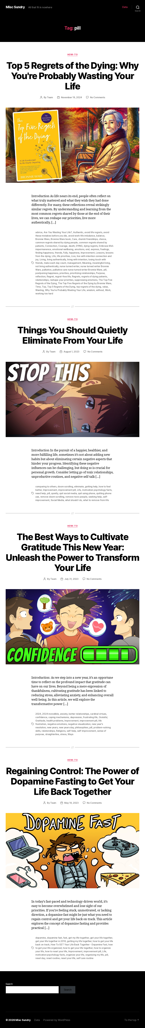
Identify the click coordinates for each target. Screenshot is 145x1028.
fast (65, 937)
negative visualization (79, 724)
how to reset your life (56, 951)
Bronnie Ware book (61, 239)
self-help (71, 730)
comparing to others (45, 486)
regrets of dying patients (94, 276)
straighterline (52, 734)
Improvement (88, 252)
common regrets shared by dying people (56, 242)
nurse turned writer (69, 266)
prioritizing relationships (82, 273)
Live (73, 256)
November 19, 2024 (71, 97)
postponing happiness (46, 273)
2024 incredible (50, 713)
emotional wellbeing (62, 249)
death (72, 245)
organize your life (75, 954)
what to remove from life (96, 500)
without (100, 290)
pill (105, 269)
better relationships (79, 713)
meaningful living (101, 262)
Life (54, 256)
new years (52, 727)
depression (76, 717)
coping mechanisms (58, 717)
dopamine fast (54, 937)
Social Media (57, 500)
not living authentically (46, 266)
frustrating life (90, 717)
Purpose (100, 273)
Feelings (104, 249)
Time (38, 286)
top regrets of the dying (88, 286)
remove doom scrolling (52, 496)
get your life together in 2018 (50, 941)
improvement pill (67, 489)
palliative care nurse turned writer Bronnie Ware (77, 269)
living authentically (56, 259)
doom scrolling (65, 486)
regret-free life (63, 276)
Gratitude (40, 720)
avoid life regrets (93, 232)
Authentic (78, 232)
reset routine (53, 958)
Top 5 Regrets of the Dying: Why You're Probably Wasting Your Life (72, 76)
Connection (51, 245)
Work (108, 290)
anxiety (64, 713)
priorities (64, 273)
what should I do (73, 500)
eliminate (79, 486)
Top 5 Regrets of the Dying (61, 286)
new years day (66, 727)
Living (43, 259)
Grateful (103, 717)
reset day (40, 958)
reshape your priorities (61, 279)
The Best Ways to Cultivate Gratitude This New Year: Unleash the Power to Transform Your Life (72, 552)
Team (50, 97)
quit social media (68, 493)
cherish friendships (88, 239)
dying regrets (91, 245)
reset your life (68, 958)
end (87, 249)
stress (63, 734)
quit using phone (86, 493)
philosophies (81, 727)
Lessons (100, 252)
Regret (50, 276)
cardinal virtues (98, 713)
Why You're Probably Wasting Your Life (65, 290)
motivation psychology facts (97, 489)
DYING (79, 245)
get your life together (101, 937)
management (74, 262)
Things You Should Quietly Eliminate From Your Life (72, 335)
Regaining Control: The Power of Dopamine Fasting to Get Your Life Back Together (72, 781)
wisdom (91, 290)
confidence (41, 717)
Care (74, 239)
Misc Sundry (15, 7)
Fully (65, 252)
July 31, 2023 (71, 578)
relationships (42, 279)
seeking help (95, 496)
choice (102, 239)
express (95, 249)
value (105, 286)
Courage (62, 245)
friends (58, 252)
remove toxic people (76, 496)
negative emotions (57, 724)
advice (38, 232)
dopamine (40, 937)
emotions (79, 249)
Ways (70, 734)
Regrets (76, 276)
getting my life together (79, 941)
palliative (46, 269)
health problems (54, 720)
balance (100, 235)
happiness (74, 252)
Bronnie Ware (42, 239)
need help (40, 493)
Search (9, 984)
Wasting (39, 290)
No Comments (97, 97)
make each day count (55, 262)
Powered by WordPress (56, 1020)
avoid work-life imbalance (81, 235)
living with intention (77, 259)
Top (44, 286)
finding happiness (44, 252)
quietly (54, 493)
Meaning (86, 262)
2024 (38, 713)
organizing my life (94, 954)
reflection (40, 276)
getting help (91, 486)
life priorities (63, 256)
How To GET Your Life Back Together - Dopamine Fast (79, 944)
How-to (72, 54)
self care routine (84, 958)
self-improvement (86, 730)
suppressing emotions (85, 279)
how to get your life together (78, 948)
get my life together (78, 937)
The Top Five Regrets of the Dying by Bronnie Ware (84, 283)
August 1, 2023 (71, 351)
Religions (61, 730)
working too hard (44, 293)
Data (125, 7)
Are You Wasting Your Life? (58, 232)
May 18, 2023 (71, 802)
